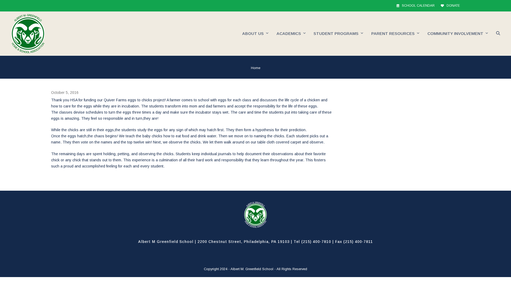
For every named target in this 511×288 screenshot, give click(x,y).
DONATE (453, 5)
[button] (498, 33)
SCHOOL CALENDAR (418, 5)
